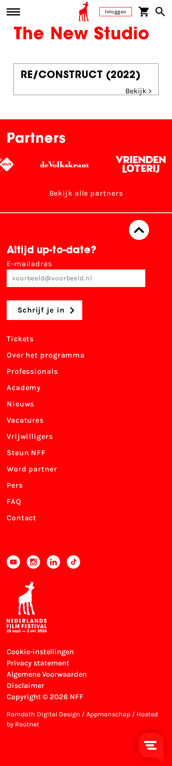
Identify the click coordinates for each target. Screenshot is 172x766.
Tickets (20, 338)
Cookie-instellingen (40, 651)
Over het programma (46, 355)
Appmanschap (108, 714)
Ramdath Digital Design (43, 714)
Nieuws (20, 403)
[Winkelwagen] (144, 12)
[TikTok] (73, 562)
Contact (21, 517)
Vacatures (25, 420)
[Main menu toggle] (13, 11)
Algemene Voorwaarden (47, 674)
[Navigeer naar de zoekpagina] (160, 12)
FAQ (14, 501)
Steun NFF (26, 452)
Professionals (32, 371)
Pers (15, 485)
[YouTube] (13, 562)
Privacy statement (38, 663)
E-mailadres (29, 263)
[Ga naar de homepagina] (84, 12)
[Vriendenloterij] (138, 164)
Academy (24, 387)
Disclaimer (25, 685)
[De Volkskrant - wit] (62, 164)
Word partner (32, 469)
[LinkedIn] (53, 562)
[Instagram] (33, 562)
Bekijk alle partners (86, 193)
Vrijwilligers (30, 436)
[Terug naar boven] (139, 230)
